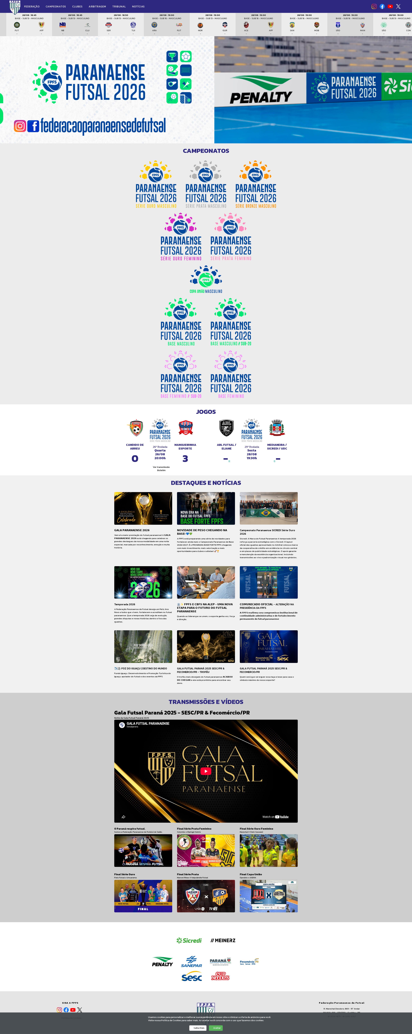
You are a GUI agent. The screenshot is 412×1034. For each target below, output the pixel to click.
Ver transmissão (161, 467)
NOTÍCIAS (138, 6)
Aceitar (217, 1028)
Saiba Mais (198, 1028)
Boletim (161, 470)
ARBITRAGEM (98, 6)
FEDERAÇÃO (32, 6)
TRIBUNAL (119, 6)
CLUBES (77, 6)
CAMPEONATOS (56, 6)
